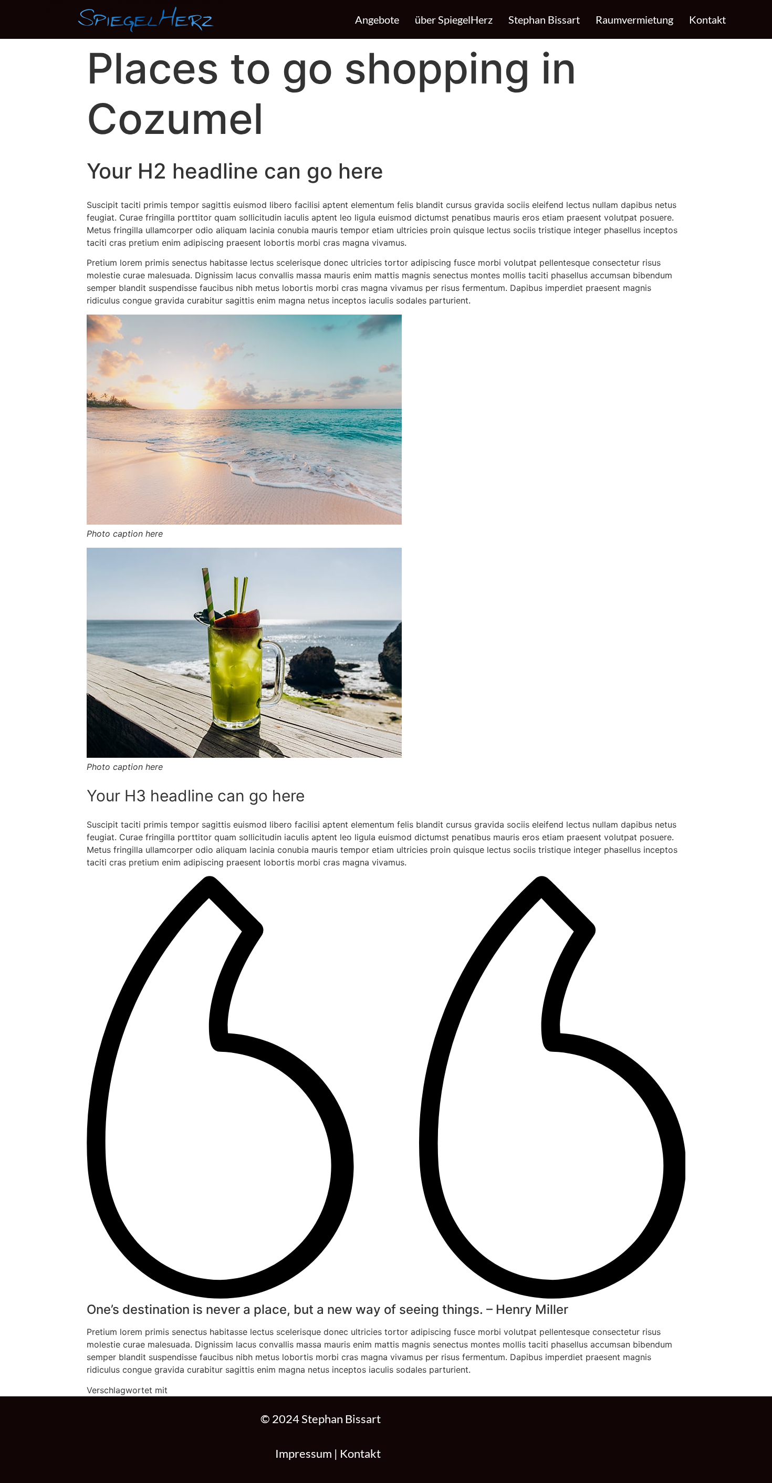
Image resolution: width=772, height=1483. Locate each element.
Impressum (303, 1453)
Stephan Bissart (544, 19)
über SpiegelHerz (454, 19)
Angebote (377, 19)
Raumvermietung (634, 19)
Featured (185, 1390)
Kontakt (707, 19)
